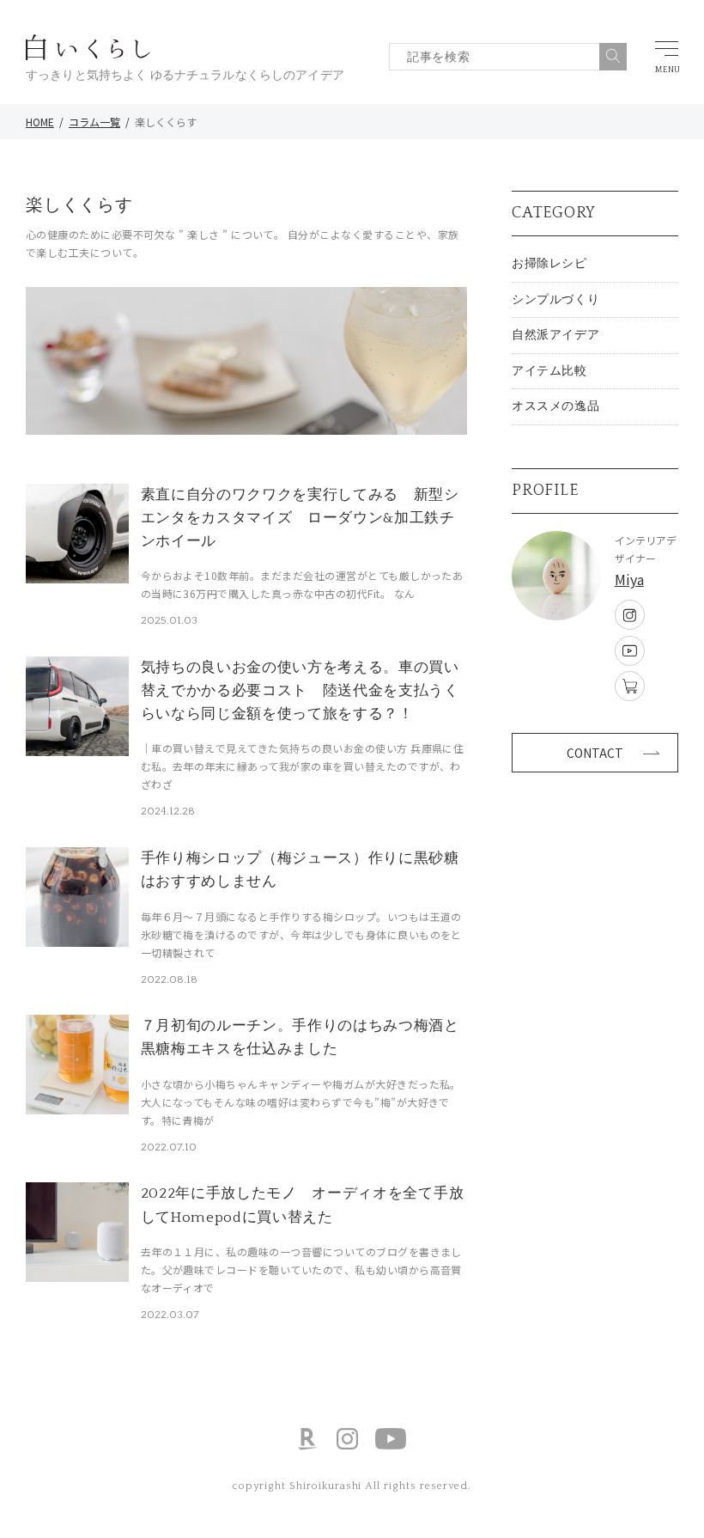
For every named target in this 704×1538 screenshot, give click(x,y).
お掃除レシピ (549, 264)
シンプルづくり (555, 300)
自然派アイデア (555, 335)
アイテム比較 (549, 371)
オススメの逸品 (555, 406)
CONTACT (595, 752)
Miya (629, 579)
